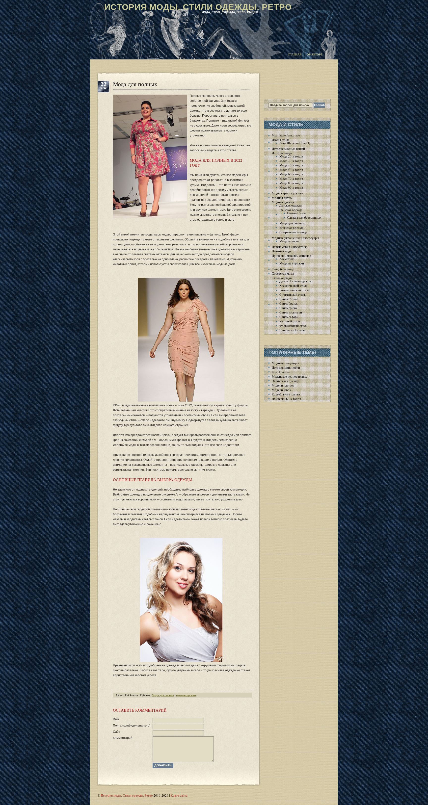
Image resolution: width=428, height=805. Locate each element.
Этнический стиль (292, 330)
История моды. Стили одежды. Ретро (198, 7)
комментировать (186, 695)
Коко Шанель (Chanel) (294, 143)
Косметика (286, 259)
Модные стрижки (291, 263)
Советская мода (283, 273)
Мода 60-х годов (291, 174)
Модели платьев (283, 385)
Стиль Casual (288, 299)
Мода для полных (135, 84)
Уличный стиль (289, 321)
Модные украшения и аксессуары (295, 237)
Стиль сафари (288, 316)
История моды (282, 153)
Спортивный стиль (292, 294)
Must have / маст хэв (286, 135)
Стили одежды (282, 278)
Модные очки (289, 241)
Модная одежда (283, 202)
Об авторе (314, 54)
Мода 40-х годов (291, 165)
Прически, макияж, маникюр (291, 255)
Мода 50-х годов (291, 169)
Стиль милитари (290, 312)
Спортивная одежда (293, 232)
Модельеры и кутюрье (287, 193)
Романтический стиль (294, 290)
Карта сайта (179, 795)
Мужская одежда (291, 227)
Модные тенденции (285, 363)
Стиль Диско (288, 308)
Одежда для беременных (304, 217)
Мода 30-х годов (291, 160)
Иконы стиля (280, 139)
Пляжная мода (282, 251)
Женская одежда (290, 210)
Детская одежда (290, 205)
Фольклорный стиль (293, 325)
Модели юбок (281, 390)
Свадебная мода (283, 269)
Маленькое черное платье (289, 376)
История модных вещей (288, 148)
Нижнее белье (296, 213)
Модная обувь (282, 197)
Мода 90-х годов (291, 187)
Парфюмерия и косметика (289, 246)
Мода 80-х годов (291, 183)
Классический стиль (293, 285)
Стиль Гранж (288, 303)
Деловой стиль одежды (295, 281)
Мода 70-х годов (291, 178)
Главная (294, 54)
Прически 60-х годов (286, 398)
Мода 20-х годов (291, 156)
